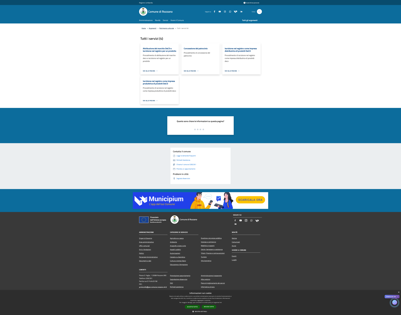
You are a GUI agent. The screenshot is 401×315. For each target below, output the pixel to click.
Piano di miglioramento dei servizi (213, 283)
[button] (200, 311)
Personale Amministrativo (148, 257)
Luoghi (234, 260)
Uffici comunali (144, 246)
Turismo (204, 257)
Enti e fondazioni (145, 249)
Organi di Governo (145, 238)
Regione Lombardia (146, 2)
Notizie (234, 238)
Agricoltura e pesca (177, 238)
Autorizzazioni (175, 253)
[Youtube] (219, 11)
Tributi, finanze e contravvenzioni (213, 253)
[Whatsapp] (229, 11)
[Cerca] (259, 11)
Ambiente (173, 242)
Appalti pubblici (175, 249)
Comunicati (236, 242)
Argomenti (152, 28)
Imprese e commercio (208, 242)
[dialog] (200, 302)
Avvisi (234, 246)
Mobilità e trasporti (207, 245)
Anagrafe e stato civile (178, 246)
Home (144, 28)
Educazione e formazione (179, 264)
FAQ (171, 283)
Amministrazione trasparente (211, 275)
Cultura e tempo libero (178, 261)
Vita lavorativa (206, 260)
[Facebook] (214, 11)
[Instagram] (224, 11)
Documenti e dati (145, 261)
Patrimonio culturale (166, 28)
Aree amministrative (146, 242)
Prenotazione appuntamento (180, 275)
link (221, 302)
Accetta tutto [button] (192, 307)
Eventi (234, 256)
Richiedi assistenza (176, 287)
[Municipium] (234, 11)
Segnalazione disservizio (178, 279)
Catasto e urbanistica (177, 257)
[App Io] (240, 11)
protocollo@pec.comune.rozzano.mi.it (153, 287)
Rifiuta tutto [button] (209, 307)
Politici (141, 253)
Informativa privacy (208, 287)
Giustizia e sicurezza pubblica (211, 238)
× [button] (398, 292)
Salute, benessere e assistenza (212, 249)
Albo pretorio (205, 279)
